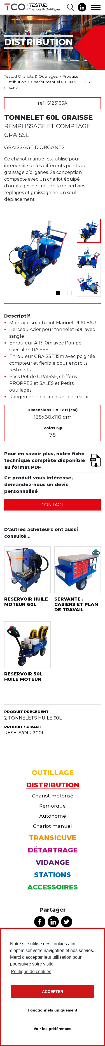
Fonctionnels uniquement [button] (52, 1010)
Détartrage (53, 850)
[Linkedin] (82, 7)
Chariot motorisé (52, 796)
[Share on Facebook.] (39, 921)
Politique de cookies (31, 971)
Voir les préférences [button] (52, 1028)
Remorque (52, 806)
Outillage (53, 773)
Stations (52, 875)
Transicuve (52, 838)
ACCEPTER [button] (52, 991)
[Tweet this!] (66, 921)
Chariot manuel (52, 826)
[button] (58, 293)
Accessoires (52, 887)
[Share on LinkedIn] (53, 921)
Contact (52, 504)
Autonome (52, 816)
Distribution (52, 785)
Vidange (52, 862)
